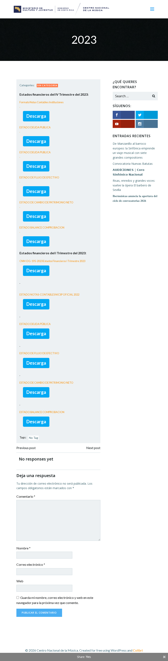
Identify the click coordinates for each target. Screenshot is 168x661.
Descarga (36, 116)
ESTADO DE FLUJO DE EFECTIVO (39, 353)
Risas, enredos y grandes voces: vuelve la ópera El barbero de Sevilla (134, 185)
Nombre (23, 548)
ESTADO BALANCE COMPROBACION (41, 412)
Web (19, 581)
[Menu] (152, 9)
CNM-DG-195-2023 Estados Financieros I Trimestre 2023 (52, 261)
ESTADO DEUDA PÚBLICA (35, 324)
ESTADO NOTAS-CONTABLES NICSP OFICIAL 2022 (49, 294)
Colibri (138, 650)
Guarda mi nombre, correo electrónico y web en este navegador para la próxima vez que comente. (54, 600)
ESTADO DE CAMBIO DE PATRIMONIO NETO (46, 382)
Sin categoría (47, 85)
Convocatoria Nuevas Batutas (133, 164)
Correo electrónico (30, 564)
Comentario (25, 496)
